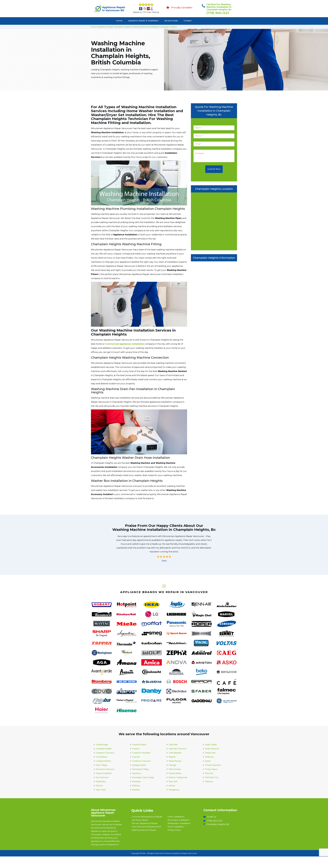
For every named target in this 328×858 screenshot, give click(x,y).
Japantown (136, 773)
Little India (173, 744)
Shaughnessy (174, 790)
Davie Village (101, 765)
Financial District (139, 744)
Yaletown (209, 781)
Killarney (136, 785)
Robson (172, 785)
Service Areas (171, 20)
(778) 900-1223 (217, 13)
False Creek (101, 790)
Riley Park (173, 781)
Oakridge (172, 765)
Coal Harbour (101, 757)
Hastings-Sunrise (139, 765)
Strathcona (209, 757)
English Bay (101, 781)
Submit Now (214, 169)
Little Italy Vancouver (177, 749)
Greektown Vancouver (141, 761)
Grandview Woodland (141, 753)
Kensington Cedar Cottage (143, 777)
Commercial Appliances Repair (147, 816)
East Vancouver (102, 777)
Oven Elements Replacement (146, 826)
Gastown (136, 749)
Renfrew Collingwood (178, 777)
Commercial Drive (103, 761)
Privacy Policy (174, 830)
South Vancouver (212, 749)
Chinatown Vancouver (105, 753)
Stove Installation (176, 826)
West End (209, 773)
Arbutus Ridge (102, 744)
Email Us (211, 817)
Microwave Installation (178, 820)
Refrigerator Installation (179, 823)
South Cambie (211, 744)
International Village (140, 769)
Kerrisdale (136, 781)
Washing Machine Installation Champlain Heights (155, 27)
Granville (136, 757)
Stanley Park (210, 753)
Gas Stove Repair (140, 820)
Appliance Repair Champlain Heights (114, 27)
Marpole (172, 757)
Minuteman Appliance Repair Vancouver (180, 853)
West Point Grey (211, 777)
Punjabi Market (175, 773)
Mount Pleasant (175, 761)
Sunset (208, 761)
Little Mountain (175, 753)
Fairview (99, 785)
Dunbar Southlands (104, 773)
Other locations (175, 769)
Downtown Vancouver (105, 769)
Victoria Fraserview (213, 765)
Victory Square (211, 769)
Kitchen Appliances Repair (145, 823)
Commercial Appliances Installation (124, 344)
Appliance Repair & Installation (143, 20)
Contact (187, 20)
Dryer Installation (176, 816)
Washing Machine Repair (144, 830)
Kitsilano (136, 790)
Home (119, 20)
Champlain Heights (104, 749)
